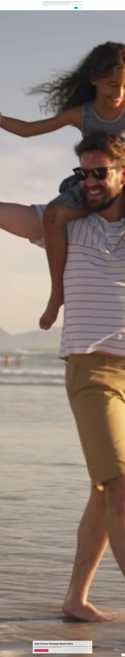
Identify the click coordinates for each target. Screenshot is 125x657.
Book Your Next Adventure (41, 650)
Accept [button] (76, 7)
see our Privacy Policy (67, 3)
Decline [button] (80, 7)
